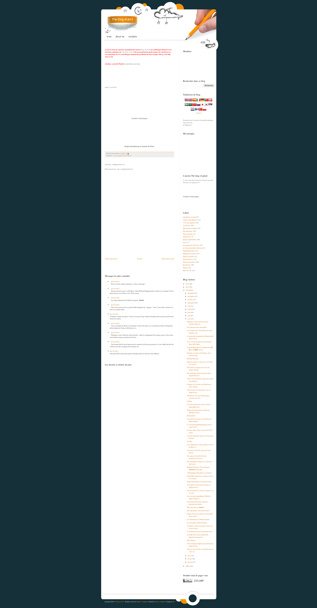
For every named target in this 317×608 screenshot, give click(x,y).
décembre (191, 293)
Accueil (139, 259)
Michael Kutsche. (193, 359)
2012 (187, 284)
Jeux (184, 242)
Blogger (199, 113)
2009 (187, 566)
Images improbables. (190, 239)
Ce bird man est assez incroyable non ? (200, 531)
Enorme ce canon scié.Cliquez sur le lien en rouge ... (199, 354)
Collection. (187, 225)
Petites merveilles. (189, 262)
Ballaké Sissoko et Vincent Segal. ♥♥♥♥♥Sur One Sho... (198, 468)
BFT (174, 601)
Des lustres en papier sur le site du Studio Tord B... (198, 368)
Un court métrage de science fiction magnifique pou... (199, 405)
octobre (190, 299)
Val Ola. (189, 441)
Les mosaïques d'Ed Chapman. (197, 523)
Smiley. (185, 268)
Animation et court (189, 217)
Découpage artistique (190, 228)
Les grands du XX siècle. (123, 156)
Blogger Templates (142, 601)
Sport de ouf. (187, 270)
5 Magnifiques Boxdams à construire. (199, 473)
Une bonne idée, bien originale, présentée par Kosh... (197, 503)
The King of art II (122, 19)
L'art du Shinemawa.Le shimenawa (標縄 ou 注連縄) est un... (199, 348)
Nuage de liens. (188, 259)
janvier (190, 562)
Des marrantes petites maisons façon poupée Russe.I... (199, 374)
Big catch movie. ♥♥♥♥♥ (195, 507)
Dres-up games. (188, 234)
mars (189, 555)
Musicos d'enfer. (188, 256)
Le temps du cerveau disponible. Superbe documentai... (198, 536)
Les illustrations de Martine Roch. (198, 519)
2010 (187, 290)
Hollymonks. (191, 416)
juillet (190, 309)
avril (189, 319)
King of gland (145, 49)
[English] (191, 101)
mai (189, 315)
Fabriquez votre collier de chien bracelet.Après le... (197, 323)
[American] (187, 101)
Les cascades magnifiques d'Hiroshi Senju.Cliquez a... (199, 497)
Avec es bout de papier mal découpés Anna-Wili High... (199, 343)
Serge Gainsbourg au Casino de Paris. (199, 481)
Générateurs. (187, 237)
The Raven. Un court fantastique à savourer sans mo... (198, 396)
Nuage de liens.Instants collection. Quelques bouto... (198, 411)
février (190, 559)
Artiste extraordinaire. (190, 220)
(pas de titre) (115, 281)
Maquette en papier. (189, 253)
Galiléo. (189, 401)
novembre (191, 296)
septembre (191, 303)
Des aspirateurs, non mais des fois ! (198, 510)
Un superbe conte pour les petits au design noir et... (198, 486)
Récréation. (187, 265)
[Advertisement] (150, 42)
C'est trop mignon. (189, 223)
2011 (187, 287)
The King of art (127, 52)
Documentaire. (188, 231)
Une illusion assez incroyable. (197, 327)
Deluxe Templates (160, 601)
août (189, 306)
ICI (198, 182)
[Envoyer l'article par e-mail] (127, 153)
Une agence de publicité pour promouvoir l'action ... (197, 457)
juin (189, 312)
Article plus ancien (168, 259)
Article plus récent (111, 259)
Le (196, 113)
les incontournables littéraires (193, 248)
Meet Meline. (191, 540)
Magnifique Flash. (189, 251)
